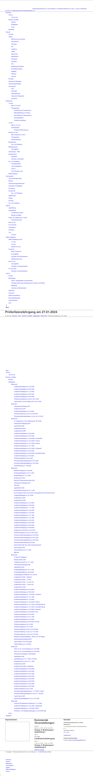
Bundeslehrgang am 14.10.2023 (22, 475)
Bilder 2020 (14, 384)
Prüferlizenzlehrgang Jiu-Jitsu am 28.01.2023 (26, 532)
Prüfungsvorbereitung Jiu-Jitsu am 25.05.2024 (26, 629)
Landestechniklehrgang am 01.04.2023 (24, 503)
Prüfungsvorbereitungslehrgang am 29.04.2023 (26, 540)
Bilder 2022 (14, 418)
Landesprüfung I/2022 (19, 428)
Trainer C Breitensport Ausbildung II (44, 746)
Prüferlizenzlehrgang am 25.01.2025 (23, 688)
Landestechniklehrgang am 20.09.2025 (24, 681)
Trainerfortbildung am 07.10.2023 (22, 550)
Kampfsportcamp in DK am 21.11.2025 (24, 661)
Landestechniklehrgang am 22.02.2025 (24, 683)
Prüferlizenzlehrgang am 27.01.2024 (31, 312)
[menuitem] (47, 21)
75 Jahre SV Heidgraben (20, 557)
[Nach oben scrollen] (0, 775)
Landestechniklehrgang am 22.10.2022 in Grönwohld (27, 448)
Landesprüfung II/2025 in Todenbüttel (23, 666)
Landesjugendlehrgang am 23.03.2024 (24, 572)
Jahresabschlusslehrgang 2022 (22, 423)
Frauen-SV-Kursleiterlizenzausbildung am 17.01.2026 (28, 703)
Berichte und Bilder (11, 377)
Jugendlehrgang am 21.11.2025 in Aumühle (25, 659)
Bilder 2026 (14, 701)
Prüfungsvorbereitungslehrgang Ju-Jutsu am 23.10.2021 (28, 416)
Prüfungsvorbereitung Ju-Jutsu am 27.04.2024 (26, 634)
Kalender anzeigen (39, 750)
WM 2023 (16, 552)
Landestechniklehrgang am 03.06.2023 (24, 505)
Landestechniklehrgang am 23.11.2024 (24, 617)
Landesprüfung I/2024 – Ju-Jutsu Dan (24, 582)
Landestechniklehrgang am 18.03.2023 (24, 512)
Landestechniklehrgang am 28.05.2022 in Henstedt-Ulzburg (29, 453)
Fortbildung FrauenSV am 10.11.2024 (24, 562)
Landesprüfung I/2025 (19, 664)
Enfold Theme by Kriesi (45, 752)
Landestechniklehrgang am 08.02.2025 (24, 678)
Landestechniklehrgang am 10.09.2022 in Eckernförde (28, 438)
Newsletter (8, 715)
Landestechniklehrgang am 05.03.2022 (24, 436)
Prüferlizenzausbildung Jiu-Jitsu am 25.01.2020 (26, 399)
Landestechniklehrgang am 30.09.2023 (24, 527)
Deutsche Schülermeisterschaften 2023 (24, 480)
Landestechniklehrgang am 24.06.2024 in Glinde (26, 622)
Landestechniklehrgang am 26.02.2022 (24, 451)
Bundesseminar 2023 (19, 478)
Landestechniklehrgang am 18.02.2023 (24, 510)
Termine (8, 372)
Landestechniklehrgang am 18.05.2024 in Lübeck (27, 602)
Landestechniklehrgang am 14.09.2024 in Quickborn (27, 594)
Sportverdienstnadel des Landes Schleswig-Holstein (27, 545)
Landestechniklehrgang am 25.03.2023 (24, 525)
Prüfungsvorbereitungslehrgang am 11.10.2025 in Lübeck (29, 691)
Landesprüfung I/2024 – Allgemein (23, 577)
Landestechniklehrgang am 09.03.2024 (24, 592)
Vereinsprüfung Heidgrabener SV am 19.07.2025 (26, 698)
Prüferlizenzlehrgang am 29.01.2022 (23, 458)
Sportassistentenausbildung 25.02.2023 (24, 542)
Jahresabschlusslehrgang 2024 (22, 564)
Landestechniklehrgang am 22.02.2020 (24, 394)
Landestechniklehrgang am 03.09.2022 (24, 433)
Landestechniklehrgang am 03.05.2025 (24, 669)
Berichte (11, 379)
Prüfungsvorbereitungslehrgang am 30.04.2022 (26, 463)
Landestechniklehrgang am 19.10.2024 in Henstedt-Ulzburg (29, 604)
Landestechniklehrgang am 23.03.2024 (24, 614)
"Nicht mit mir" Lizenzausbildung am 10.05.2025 (26, 649)
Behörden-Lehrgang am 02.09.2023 (23, 470)
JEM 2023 (16, 485)
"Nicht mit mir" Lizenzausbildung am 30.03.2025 (26, 651)
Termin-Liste (12, 375)
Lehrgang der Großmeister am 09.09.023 (24, 530)
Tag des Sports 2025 (19, 696)
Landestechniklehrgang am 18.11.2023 (24, 515)
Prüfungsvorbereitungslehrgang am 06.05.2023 (26, 535)
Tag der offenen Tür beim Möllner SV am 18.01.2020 (27, 401)
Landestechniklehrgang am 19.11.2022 (24, 446)
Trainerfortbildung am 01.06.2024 (22, 644)
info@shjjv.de (67, 735)
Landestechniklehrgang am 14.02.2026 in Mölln (26, 708)
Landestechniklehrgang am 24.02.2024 (24, 619)
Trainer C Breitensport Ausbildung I (44, 731)
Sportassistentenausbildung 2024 (22, 639)
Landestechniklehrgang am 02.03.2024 (24, 589)
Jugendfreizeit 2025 (19, 656)
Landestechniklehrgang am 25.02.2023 (24, 522)
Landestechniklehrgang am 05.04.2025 (24, 671)
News (7, 370)
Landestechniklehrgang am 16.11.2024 (24, 597)
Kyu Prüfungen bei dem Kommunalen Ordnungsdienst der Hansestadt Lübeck (34, 493)
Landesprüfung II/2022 (20, 431)
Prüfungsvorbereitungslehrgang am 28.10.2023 (26, 537)
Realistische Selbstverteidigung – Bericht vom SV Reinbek (29, 636)
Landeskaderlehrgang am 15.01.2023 (23, 495)
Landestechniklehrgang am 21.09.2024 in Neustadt (27, 609)
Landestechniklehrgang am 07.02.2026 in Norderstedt (28, 706)
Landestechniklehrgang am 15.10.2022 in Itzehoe (27, 443)
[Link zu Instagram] (6, 756)
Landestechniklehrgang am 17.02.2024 (24, 599)
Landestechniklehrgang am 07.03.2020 (24, 386)
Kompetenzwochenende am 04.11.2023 (24, 490)
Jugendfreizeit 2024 (19, 567)
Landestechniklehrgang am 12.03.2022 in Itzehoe (27, 441)
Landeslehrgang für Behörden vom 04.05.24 (25, 574)
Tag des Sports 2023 (19, 547)
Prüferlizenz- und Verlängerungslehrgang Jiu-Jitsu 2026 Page (30, 711)
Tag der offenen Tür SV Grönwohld (23, 641)
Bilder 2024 (14, 555)
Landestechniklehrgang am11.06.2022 (24, 456)
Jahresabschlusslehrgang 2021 (22, 406)
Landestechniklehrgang (44, 738)
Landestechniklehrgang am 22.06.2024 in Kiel (26, 612)
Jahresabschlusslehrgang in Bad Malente (25, 654)
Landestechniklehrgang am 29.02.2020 (24, 396)
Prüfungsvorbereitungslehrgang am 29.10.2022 (26, 461)
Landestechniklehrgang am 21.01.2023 (24, 517)
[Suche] (6, 305)
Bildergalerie (12, 382)
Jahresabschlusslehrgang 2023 (22, 483)
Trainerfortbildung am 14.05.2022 (22, 466)
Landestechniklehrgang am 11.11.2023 (24, 507)
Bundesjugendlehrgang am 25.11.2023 (24, 473)
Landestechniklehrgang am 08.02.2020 (24, 389)
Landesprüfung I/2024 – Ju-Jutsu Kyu (24, 584)
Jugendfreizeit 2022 (19, 426)
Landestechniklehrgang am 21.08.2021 (24, 411)
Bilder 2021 (14, 404)
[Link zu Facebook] (6, 754)
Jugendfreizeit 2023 (19, 488)
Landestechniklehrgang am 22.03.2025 (24, 686)
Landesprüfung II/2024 (20, 587)
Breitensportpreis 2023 (20, 559)
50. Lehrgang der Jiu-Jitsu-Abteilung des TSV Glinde (28, 421)
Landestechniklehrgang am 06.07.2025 (24, 674)
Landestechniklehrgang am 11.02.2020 (24, 391)
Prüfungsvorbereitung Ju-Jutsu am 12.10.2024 (26, 631)
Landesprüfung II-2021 (20, 409)
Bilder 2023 (14, 468)
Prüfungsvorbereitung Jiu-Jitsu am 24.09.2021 (26, 413)
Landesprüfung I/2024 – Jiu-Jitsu (22, 579)
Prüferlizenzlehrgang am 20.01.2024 (23, 624)
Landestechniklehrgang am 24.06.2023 (24, 520)
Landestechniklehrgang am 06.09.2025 (24, 676)
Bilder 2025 (14, 646)
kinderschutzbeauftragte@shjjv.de (76, 740)
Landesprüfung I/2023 (19, 498)
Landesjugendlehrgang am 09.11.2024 (24, 569)
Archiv (10, 713)
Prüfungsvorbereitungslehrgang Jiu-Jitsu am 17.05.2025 (28, 693)
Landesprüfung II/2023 (20, 500)
